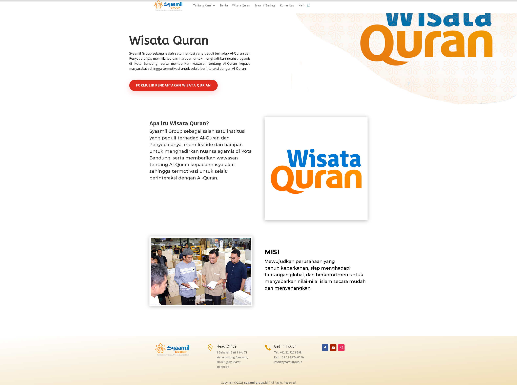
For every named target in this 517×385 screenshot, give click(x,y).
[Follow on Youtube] (333, 347)
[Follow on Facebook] (325, 347)
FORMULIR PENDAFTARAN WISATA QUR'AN (173, 85)
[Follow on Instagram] (341, 347)
